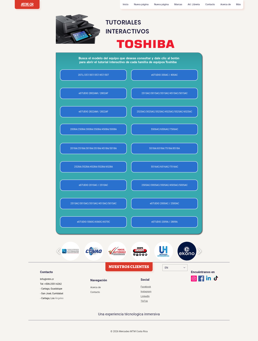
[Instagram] (194, 278)
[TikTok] (216, 278)
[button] (178, 4)
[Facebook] (201, 278)
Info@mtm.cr (47, 279)
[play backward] (58, 251)
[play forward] (199, 251)
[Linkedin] (208, 278)
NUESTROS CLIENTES (129, 266)
